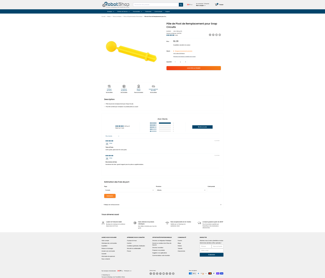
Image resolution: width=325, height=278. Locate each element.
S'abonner (211, 254)
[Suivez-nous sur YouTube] (163, 273)
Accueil (103, 16)
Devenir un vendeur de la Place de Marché (161, 244)
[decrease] (175, 62)
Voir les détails (109, 92)
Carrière (129, 243)
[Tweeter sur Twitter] (216, 35)
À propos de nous (132, 240)
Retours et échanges (107, 248)
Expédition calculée (178, 45)
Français (127, 270)
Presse (129, 251)
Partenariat (148, 11)
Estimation (110, 196)
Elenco (168, 31)
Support (167, 11)
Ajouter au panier (193, 68)
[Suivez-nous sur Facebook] (151, 273)
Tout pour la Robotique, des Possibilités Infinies (113, 277)
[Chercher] (181, 5)
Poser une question (138, 92)
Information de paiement (108, 256)
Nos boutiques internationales (109, 270)
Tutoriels (180, 248)
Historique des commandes (109, 243)
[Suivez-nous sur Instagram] (157, 273)
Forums (180, 240)
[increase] (185, 62)
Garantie (104, 253)
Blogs (179, 243)
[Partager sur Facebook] (210, 35)
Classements (181, 251)
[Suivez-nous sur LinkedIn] (170, 273)
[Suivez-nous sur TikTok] (167, 273)
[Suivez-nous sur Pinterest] (160, 273)
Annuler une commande (108, 251)
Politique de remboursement (111, 204)
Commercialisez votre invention (161, 255)
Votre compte (105, 240)
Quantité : (169, 62)
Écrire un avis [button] (202, 127)
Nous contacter (106, 259)
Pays (105, 186)
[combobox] (156, 5)
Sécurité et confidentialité (134, 248)
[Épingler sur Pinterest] (213, 35)
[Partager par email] (220, 35)
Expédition (104, 245)
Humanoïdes (136, 11)
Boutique (109, 11)
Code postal (211, 186)
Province (158, 186)
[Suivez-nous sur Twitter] (154, 273)
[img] (109, 141)
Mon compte (200, 5)
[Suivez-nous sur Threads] (173, 273)
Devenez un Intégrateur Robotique (161, 240)
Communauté (158, 11)
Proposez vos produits (158, 250)
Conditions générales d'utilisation (136, 245)
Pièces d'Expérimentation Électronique (132, 16)
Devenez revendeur (157, 247)
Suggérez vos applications (159, 253)
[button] (170, 35)
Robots (109, 16)
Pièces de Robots (117, 16)
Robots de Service (122, 11)
